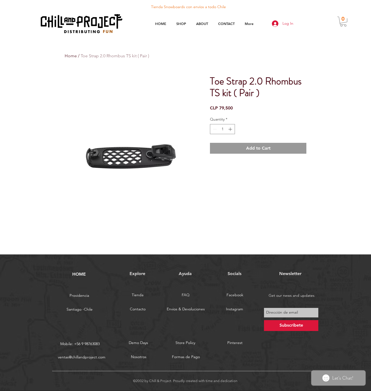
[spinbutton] (222, 129)
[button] (343, 22)
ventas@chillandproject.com (81, 357)
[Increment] (230, 129)
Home (71, 55)
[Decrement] (214, 129)
